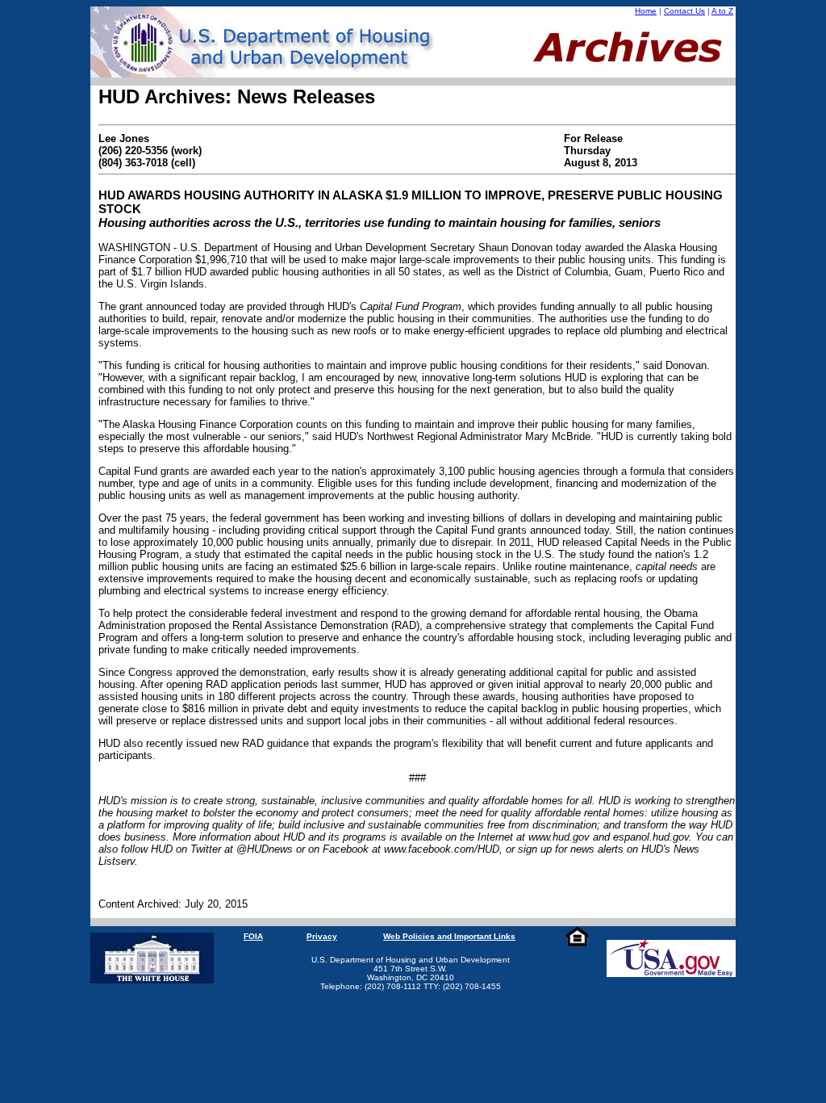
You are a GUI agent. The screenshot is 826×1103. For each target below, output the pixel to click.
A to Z (722, 10)
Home (646, 10)
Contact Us (684, 10)
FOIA (253, 936)
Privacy (322, 936)
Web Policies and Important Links (449, 936)
